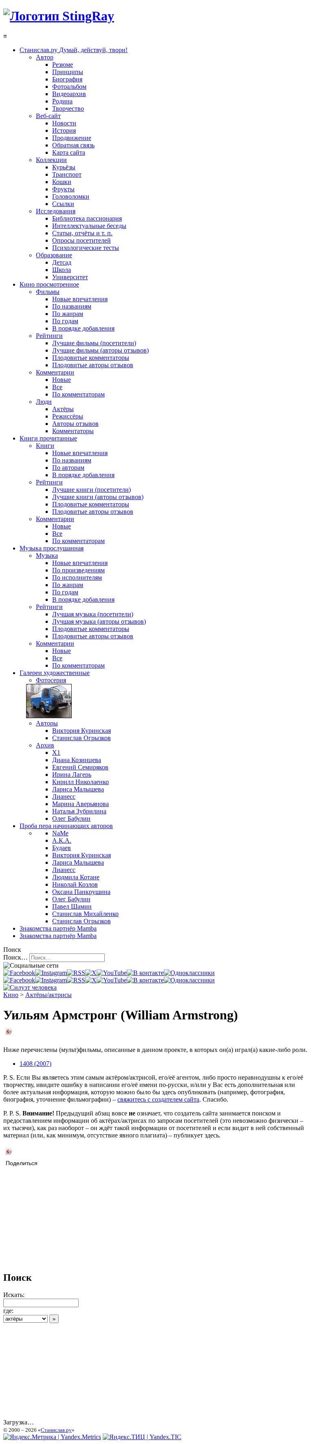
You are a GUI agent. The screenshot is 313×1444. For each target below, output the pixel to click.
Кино (10, 994)
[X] (91, 972)
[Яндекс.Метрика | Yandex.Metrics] (52, 1436)
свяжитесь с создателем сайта (158, 1099)
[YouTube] (112, 972)
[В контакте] (145, 972)
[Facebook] (19, 972)
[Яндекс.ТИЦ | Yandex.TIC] (142, 1436)
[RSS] (76, 972)
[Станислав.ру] (58, 16)
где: (8, 1310)
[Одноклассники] (189, 972)
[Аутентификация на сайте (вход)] (30, 987)
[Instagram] (51, 972)
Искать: (13, 1294)
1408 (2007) (35, 1063)
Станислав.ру (56, 1430)
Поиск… (15, 957)
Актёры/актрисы (48, 994)
